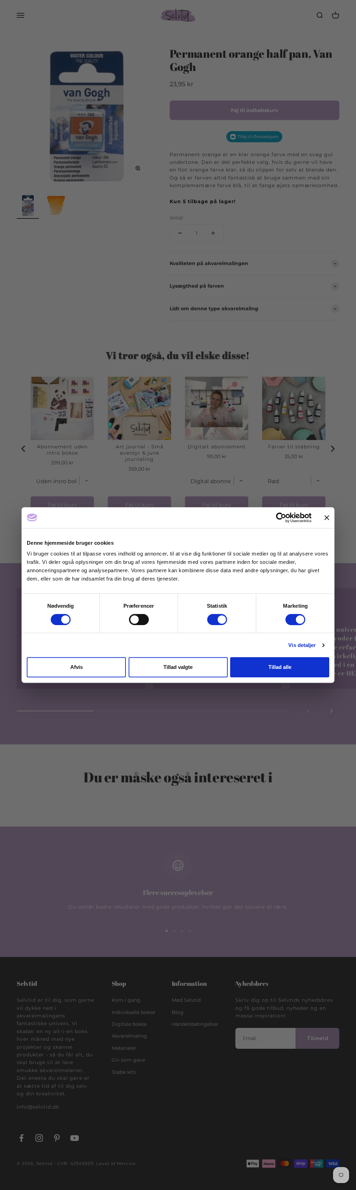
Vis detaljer (302, 645)
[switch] (139, 619)
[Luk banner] (326, 517)
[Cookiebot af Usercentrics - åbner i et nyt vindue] (281, 517)
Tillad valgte (178, 667)
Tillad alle (279, 667)
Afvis (76, 667)
